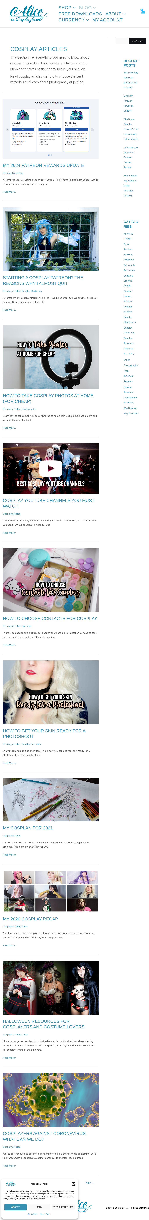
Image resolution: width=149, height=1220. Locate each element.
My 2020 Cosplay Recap (30, 918)
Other (25, 926)
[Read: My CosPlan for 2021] (51, 799)
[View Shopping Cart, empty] (143, 14)
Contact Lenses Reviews (128, 296)
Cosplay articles (12, 291)
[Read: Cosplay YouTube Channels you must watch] (51, 468)
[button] (73, 1183)
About (113, 13)
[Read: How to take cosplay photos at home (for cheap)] (51, 357)
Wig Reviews (130, 408)
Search (137, 40)
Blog (85, 7)
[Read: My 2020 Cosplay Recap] (51, 891)
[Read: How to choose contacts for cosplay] (51, 579)
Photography (29, 409)
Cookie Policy (33, 1214)
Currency (71, 19)
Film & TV (129, 354)
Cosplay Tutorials (31, 744)
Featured (26, 626)
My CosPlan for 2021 (28, 828)
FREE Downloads (80, 13)
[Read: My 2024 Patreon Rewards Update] (51, 128)
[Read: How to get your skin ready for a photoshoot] (51, 692)
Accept (15, 1207)
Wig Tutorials (131, 413)
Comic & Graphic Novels (128, 280)
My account (107, 19)
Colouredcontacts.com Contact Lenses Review (131, 157)
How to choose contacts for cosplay (50, 618)
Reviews (128, 381)
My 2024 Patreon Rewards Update (43, 165)
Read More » (9, 191)
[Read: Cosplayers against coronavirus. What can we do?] (51, 1099)
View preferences (63, 1207)
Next (90, 1182)
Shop (64, 7)
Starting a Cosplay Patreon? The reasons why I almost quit (131, 129)
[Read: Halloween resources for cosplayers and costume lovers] (51, 987)
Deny (39, 1207)
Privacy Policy (45, 1214)
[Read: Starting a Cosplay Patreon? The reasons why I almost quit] (51, 239)
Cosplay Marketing (13, 173)
